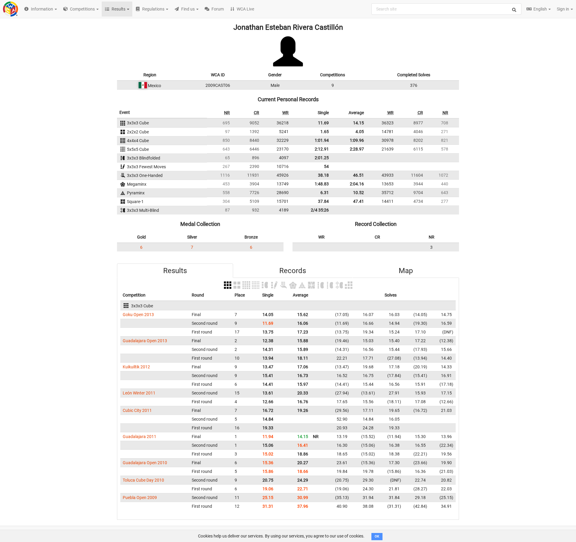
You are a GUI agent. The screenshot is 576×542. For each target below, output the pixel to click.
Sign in (563, 9)
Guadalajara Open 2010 (145, 462)
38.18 (323, 175)
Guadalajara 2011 (139, 436)
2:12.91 (322, 149)
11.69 (323, 122)
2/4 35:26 (320, 210)
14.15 (358, 122)
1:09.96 (357, 140)
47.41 (358, 201)
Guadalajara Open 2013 (145, 340)
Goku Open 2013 (138, 314)
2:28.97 (357, 149)
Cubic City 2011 (137, 410)
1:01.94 (322, 140)
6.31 (324, 192)
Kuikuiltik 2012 (136, 366)
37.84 (323, 201)
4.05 (360, 131)
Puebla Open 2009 (140, 497)
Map (406, 270)
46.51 (358, 175)
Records (292, 270)
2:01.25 (322, 157)
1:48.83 (322, 183)
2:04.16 (357, 183)
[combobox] (446, 9)
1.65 (324, 131)
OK (377, 536)
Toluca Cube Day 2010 (143, 480)
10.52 (358, 192)
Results (175, 270)
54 (326, 166)
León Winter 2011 (139, 393)
